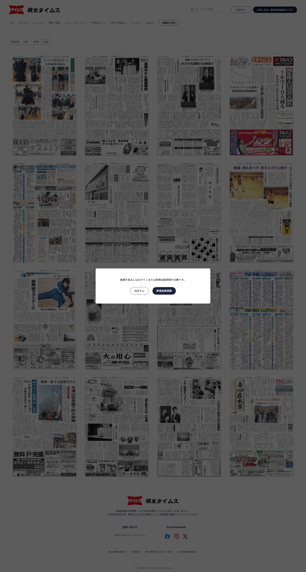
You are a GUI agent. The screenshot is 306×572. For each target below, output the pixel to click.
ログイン (139, 291)
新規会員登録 (164, 291)
